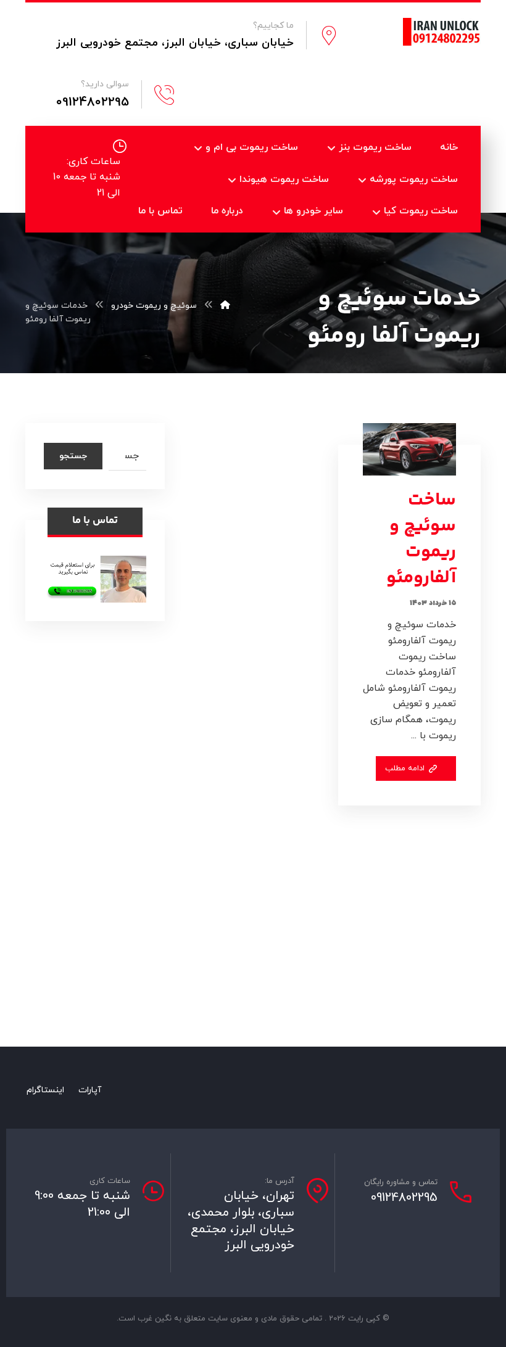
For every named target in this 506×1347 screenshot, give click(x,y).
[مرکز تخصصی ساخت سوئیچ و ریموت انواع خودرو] (442, 32)
